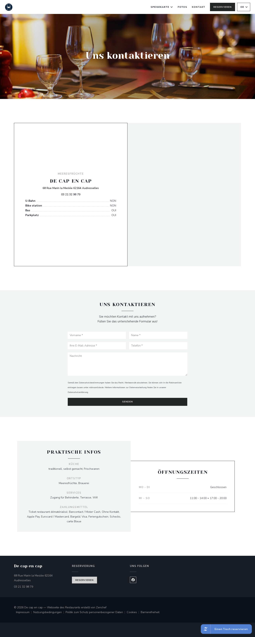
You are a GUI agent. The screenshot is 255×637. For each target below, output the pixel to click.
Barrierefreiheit (150, 612)
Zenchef (101, 607)
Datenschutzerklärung (78, 392)
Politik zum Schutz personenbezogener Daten (96, 612)
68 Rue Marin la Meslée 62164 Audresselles (71, 188)
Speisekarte (160, 7)
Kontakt (198, 7)
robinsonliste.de (96, 387)
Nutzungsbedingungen (49, 612)
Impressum (24, 612)
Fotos (182, 7)
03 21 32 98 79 (70, 194)
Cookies (134, 612)
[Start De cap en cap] (9, 7)
